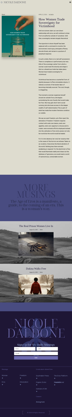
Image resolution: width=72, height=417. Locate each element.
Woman (4, 375)
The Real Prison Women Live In (36, 226)
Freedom (23, 375)
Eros (3, 382)
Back (3, 14)
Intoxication (24, 382)
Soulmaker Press (42, 376)
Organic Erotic (41, 382)
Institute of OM (41, 389)
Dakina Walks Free (36, 268)
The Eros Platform (61, 376)
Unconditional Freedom (59, 382)
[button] (70, 2)
